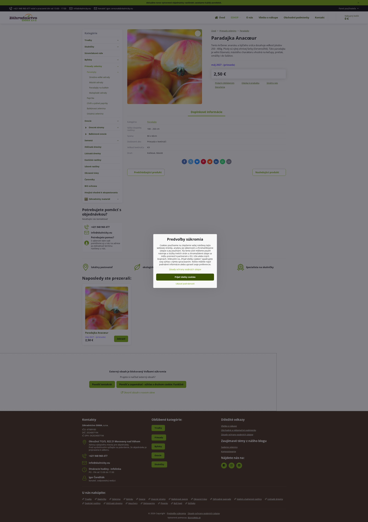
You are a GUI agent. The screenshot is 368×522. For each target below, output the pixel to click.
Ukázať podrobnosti (185, 283)
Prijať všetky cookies (185, 277)
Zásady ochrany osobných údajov (185, 269)
